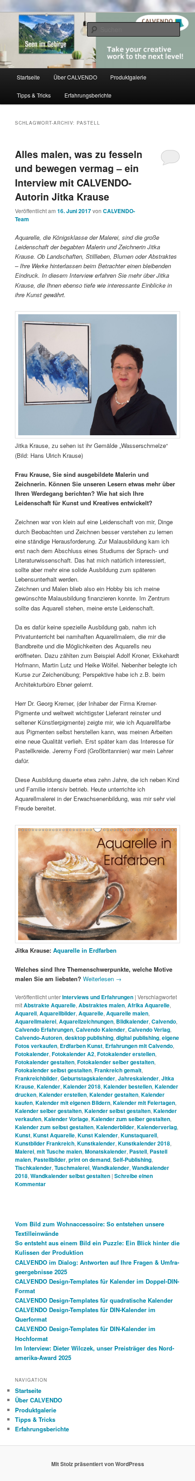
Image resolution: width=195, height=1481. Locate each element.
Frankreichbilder (36, 1078)
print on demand (89, 1159)
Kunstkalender (96, 1143)
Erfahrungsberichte (88, 95)
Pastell (138, 1151)
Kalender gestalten (113, 1094)
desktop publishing (89, 1038)
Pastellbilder (50, 1159)
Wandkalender (110, 1168)
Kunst (22, 1135)
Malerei (24, 1151)
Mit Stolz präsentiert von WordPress (97, 1464)
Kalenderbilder (115, 1127)
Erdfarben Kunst (81, 1046)
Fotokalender (32, 1054)
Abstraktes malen (101, 1005)
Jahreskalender (138, 1078)
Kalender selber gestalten (48, 1111)
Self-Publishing (132, 1159)
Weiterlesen (102, 978)
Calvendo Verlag (149, 1029)
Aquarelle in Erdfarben (85, 950)
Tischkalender (33, 1168)
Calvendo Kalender (100, 1029)
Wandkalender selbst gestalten (70, 1176)
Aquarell (26, 1013)
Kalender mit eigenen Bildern (72, 1103)
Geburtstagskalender (87, 1078)
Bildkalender (132, 1021)
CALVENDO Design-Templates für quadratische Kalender (94, 1300)
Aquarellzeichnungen (86, 1021)
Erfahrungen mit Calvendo (139, 1046)
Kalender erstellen (63, 1094)
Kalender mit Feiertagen (144, 1103)
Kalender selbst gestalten (117, 1111)
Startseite (28, 77)
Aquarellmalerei (35, 1021)
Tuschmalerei (71, 1168)
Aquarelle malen (127, 1013)
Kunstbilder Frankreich (44, 1143)
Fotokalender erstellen (126, 1054)
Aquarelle (90, 1013)
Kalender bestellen (127, 1086)
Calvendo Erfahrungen (44, 1029)
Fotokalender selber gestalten (115, 1062)
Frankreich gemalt (117, 1070)
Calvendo (163, 1021)
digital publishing (137, 1038)
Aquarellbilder (57, 1013)
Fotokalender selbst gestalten (53, 1070)
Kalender (48, 1086)
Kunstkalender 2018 (144, 1143)
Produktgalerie (128, 77)
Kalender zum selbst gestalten (54, 1127)
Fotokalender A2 (73, 1054)
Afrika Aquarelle (148, 1005)
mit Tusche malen (59, 1151)
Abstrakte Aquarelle (50, 1005)
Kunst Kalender (98, 1135)
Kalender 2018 (82, 1086)
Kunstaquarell (139, 1135)
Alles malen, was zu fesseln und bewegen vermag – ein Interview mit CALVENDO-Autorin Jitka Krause (78, 175)
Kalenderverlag (157, 1127)
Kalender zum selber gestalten (130, 1119)
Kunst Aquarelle (54, 1135)
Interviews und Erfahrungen (97, 997)
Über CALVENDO (75, 77)
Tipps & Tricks (34, 95)
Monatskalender (106, 1151)
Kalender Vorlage (66, 1119)
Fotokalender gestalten (44, 1062)
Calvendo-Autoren (38, 1038)
